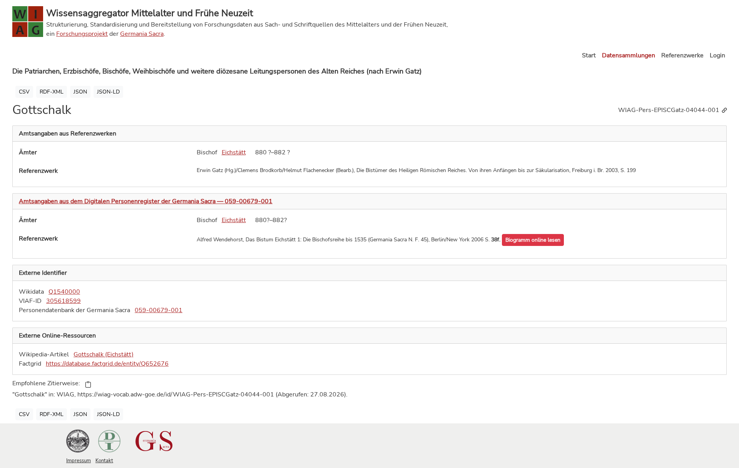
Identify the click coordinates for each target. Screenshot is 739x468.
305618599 (63, 301)
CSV (24, 91)
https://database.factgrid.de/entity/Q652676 (107, 363)
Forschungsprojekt (82, 34)
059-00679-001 (158, 310)
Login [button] (717, 55)
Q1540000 (64, 291)
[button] (533, 240)
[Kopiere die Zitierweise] (88, 384)
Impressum (78, 460)
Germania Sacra (142, 34)
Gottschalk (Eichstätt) (104, 354)
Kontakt (104, 460)
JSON (80, 91)
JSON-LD (108, 91)
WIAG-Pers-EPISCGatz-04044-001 (669, 110)
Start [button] (589, 55)
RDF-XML (52, 91)
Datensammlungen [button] (628, 55)
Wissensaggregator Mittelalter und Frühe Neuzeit (149, 13)
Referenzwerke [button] (682, 55)
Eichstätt (234, 152)
